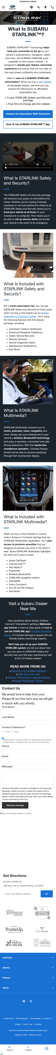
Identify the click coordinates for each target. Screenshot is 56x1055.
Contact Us (47, 1018)
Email (16, 732)
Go (46, 894)
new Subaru (45, 81)
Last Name (8, 717)
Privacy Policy (8, 1018)
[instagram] (31, 1001)
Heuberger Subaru (35, 1035)
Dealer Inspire (42, 1030)
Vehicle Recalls (35, 1018)
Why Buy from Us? (29, 674)
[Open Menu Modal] (3, 7)
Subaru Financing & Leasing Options (29, 677)
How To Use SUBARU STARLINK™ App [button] (28, 124)
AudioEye (38, 1024)
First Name (8, 707)
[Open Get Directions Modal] (45, 7)
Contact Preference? (14, 727)
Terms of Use (27, 1024)
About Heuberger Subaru (29, 680)
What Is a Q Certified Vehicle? (29, 671)
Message (7, 767)
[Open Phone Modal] (52, 7)
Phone (7, 732)
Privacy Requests (22, 1018)
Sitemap (17, 1024)
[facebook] (24, 1001)
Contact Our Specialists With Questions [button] (28, 114)
